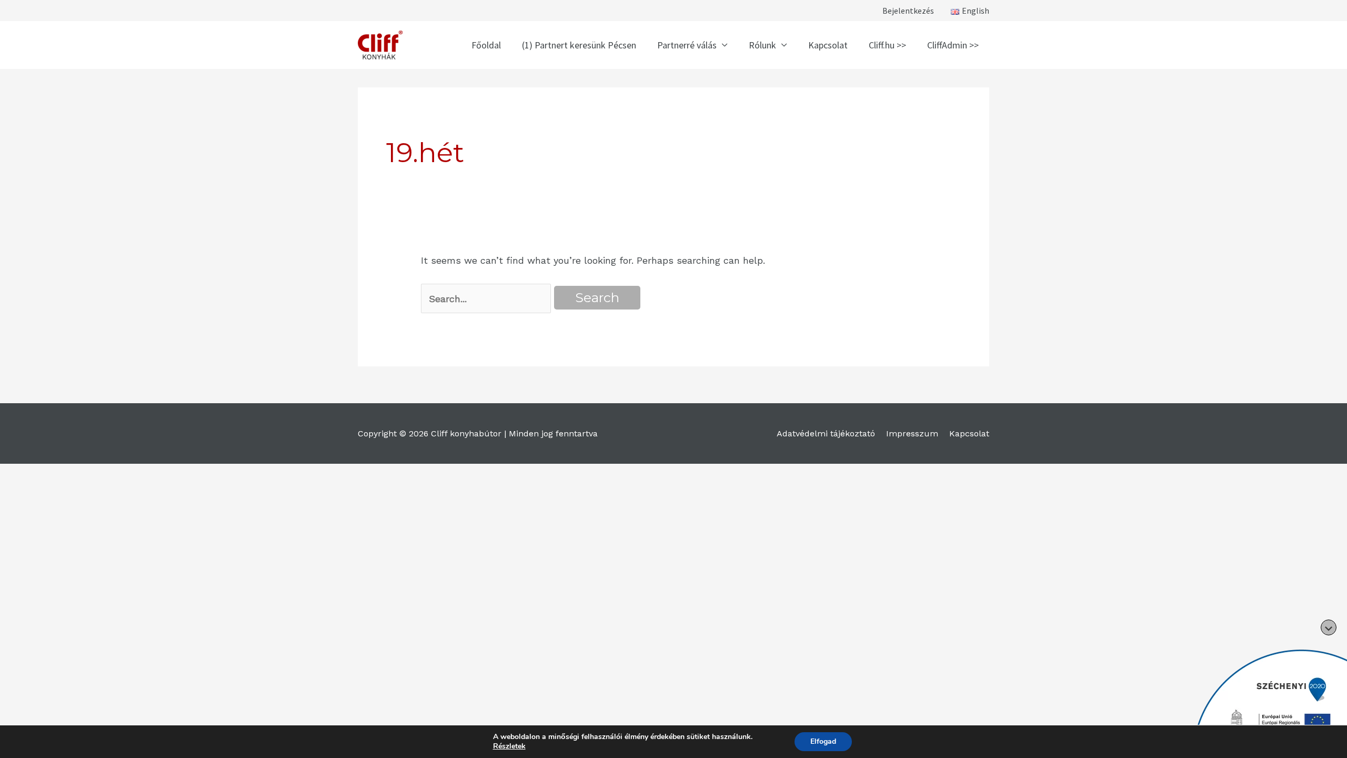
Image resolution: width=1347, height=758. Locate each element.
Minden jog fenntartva (553, 433)
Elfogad (823, 741)
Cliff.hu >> (887, 45)
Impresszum (912, 433)
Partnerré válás (687, 45)
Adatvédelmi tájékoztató (826, 433)
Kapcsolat (828, 45)
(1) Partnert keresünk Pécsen (579, 45)
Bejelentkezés (908, 10)
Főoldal (486, 45)
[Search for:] (486, 298)
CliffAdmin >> (953, 45)
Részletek (509, 746)
